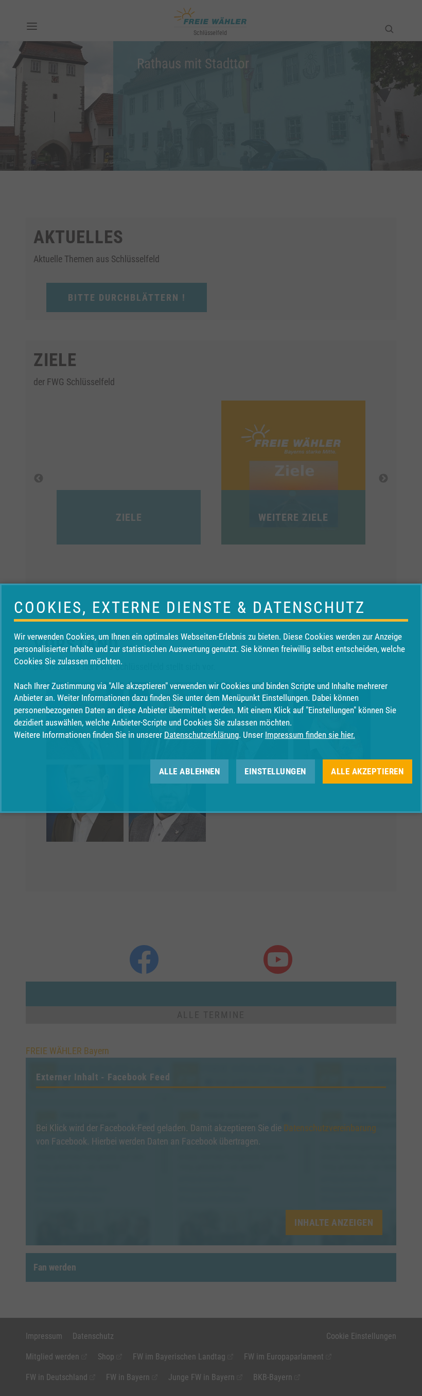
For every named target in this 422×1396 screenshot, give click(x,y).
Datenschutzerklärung (201, 735)
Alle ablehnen (189, 771)
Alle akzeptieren (367, 771)
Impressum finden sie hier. (310, 735)
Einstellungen (275, 771)
